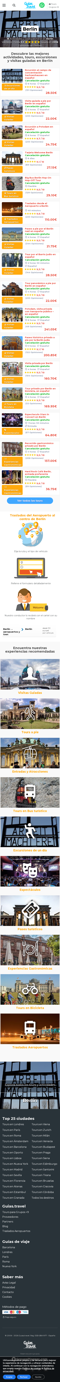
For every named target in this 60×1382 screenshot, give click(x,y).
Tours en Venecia (42, 1141)
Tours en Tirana (41, 1175)
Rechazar (24, 1377)
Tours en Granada (13, 1197)
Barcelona (8, 1247)
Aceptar (9, 1377)
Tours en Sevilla (12, 1175)
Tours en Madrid (12, 1169)
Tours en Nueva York (15, 1163)
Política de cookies (31, 1368)
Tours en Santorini (43, 1169)
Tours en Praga (41, 1152)
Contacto (8, 1292)
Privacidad (8, 1287)
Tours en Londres (13, 1124)
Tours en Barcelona (14, 1146)
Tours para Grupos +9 (15, 1212)
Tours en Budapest (43, 1146)
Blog (5, 1226)
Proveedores (10, 1216)
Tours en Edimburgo (44, 1163)
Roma (6, 1261)
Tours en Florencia (13, 1180)
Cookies (7, 1296)
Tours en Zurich (41, 1130)
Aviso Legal (9, 1282)
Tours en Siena (41, 1158)
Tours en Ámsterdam (15, 1141)
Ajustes (38, 1377)
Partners (7, 1221)
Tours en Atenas (12, 1186)
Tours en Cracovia (42, 1186)
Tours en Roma (11, 1135)
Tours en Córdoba (43, 1192)
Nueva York (9, 1266)
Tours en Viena (41, 1124)
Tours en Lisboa (11, 1158)
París (5, 1256)
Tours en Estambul (14, 1192)
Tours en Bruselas (43, 1180)
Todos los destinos (43, 1197)
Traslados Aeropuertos (16, 1231)
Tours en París (11, 1130)
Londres (7, 1252)
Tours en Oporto (12, 1152)
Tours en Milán (41, 1135)
